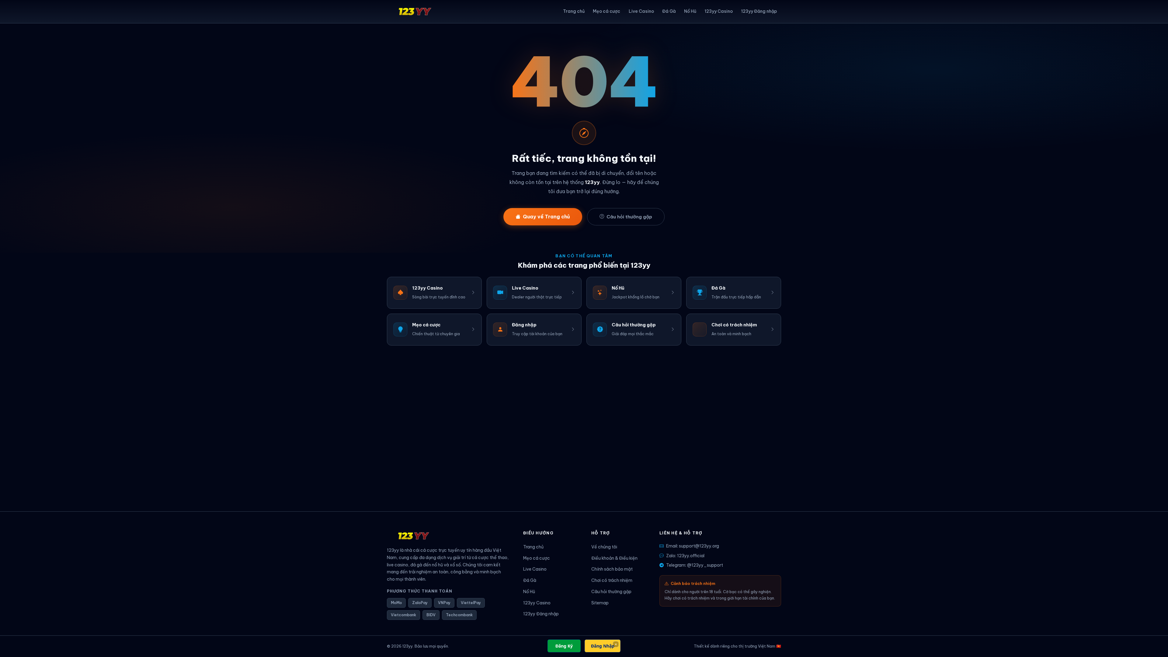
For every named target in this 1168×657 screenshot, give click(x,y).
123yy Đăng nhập (759, 11)
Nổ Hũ (690, 11)
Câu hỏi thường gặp (629, 217)
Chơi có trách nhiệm (611, 580)
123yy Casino (718, 11)
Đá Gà (669, 11)
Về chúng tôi (604, 547)
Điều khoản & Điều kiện (614, 558)
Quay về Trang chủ (546, 217)
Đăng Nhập (602, 646)
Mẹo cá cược (606, 11)
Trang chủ (574, 11)
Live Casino (641, 11)
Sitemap (600, 603)
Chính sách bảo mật (612, 569)
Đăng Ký (564, 646)
